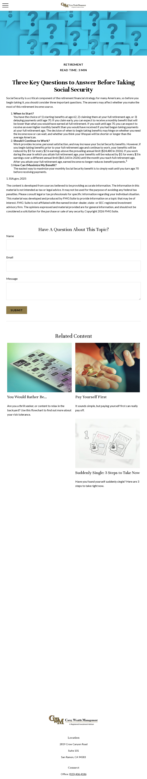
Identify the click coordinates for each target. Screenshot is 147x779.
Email (9, 257)
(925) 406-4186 (77, 774)
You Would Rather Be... (27, 396)
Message (12, 278)
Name (10, 236)
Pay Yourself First (91, 396)
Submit (17, 310)
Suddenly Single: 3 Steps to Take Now (107, 472)
